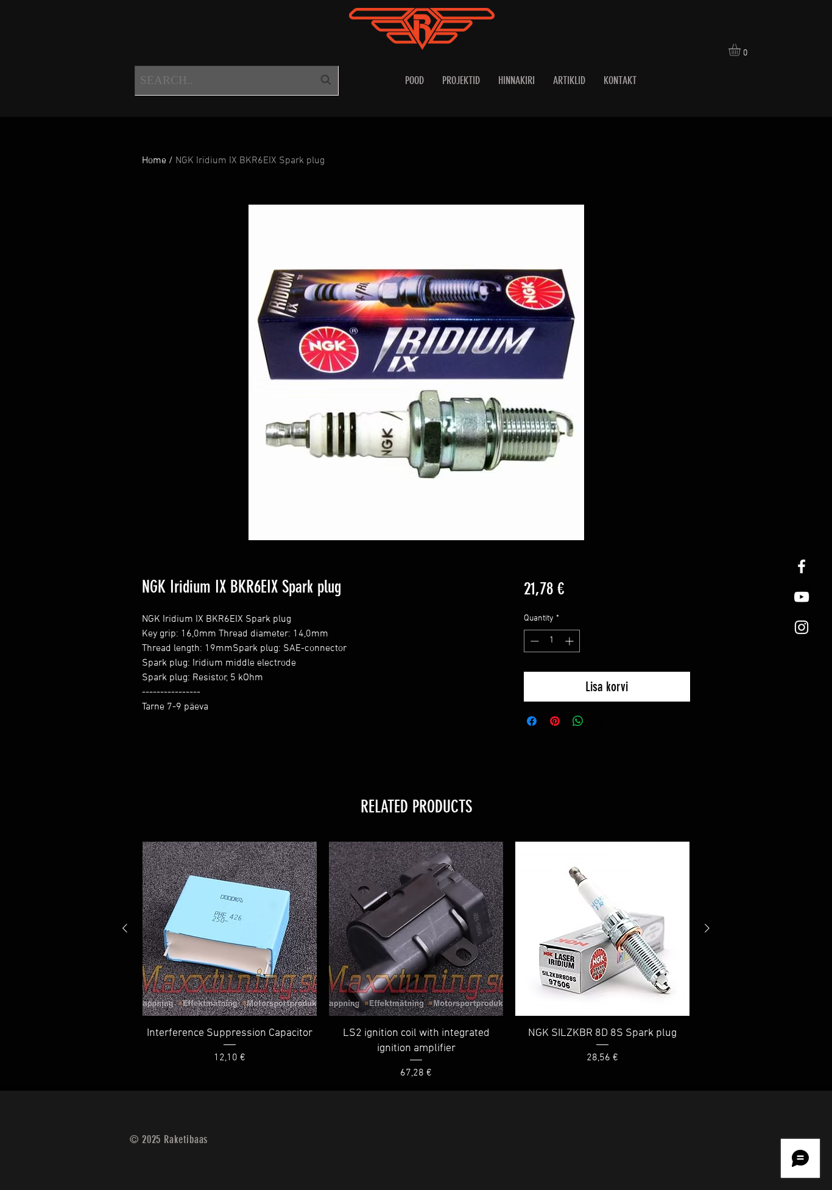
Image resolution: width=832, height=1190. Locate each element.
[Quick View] (230, 929)
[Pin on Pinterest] (555, 721)
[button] (741, 50)
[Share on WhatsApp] (578, 721)
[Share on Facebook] (531, 721)
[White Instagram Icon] (801, 627)
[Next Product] (707, 928)
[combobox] (237, 81)
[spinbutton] (552, 641)
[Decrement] (533, 641)
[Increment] (570, 641)
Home (154, 161)
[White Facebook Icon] (801, 566)
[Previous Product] (125, 928)
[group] (416, 961)
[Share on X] (601, 721)
